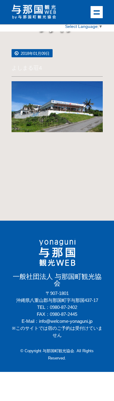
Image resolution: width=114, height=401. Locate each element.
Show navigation (97, 12)
